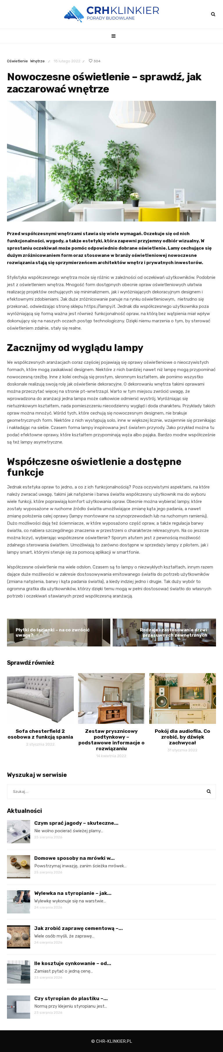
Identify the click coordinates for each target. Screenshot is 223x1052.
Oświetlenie (17, 61)
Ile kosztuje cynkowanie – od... (72, 963)
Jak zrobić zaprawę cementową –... (78, 928)
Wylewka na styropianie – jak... (73, 893)
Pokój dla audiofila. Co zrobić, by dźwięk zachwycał (182, 737)
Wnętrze (37, 61)
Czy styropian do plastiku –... (71, 998)
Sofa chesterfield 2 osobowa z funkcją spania (40, 734)
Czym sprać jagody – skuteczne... (76, 823)
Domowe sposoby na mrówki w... (74, 858)
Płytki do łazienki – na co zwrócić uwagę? (53, 632)
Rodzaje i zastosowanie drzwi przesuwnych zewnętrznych (173, 632)
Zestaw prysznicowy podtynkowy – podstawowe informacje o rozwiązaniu (111, 739)
